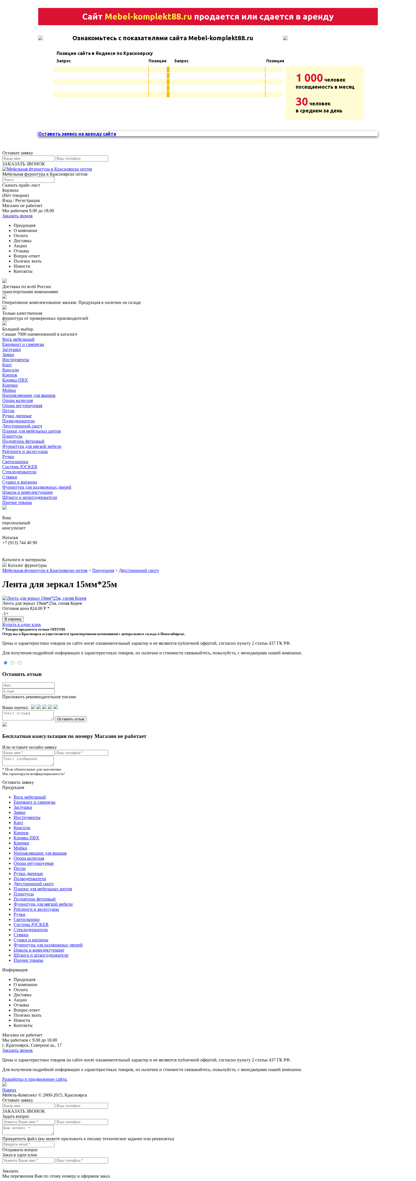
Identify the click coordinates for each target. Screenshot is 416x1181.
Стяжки (9, 476)
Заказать (10, 1171)
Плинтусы (12, 436)
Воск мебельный (18, 339)
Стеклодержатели (19, 471)
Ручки (8, 456)
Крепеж (9, 375)
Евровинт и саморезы (23, 344)
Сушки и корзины (19, 482)
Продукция (103, 570)
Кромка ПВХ (15, 380)
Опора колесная (17, 400)
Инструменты (15, 359)
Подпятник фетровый (23, 441)
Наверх (9, 1090)
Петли (8, 410)
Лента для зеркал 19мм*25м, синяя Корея (42, 603)
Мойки (9, 390)
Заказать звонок (17, 215)
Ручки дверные (17, 415)
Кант (7, 364)
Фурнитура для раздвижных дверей (36, 487)
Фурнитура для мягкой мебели (31, 446)
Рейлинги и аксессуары (25, 451)
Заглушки (11, 349)
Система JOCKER (19, 466)
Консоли (10, 369)
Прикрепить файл (19, 1138)
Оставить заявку (18, 782)
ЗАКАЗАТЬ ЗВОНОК (23, 163)
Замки (8, 354)
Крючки (10, 385)
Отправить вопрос (20, 1149)
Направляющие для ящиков (28, 395)
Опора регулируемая (22, 405)
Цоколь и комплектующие (27, 492)
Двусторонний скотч (22, 426)
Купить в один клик (21, 624)
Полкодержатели (18, 420)
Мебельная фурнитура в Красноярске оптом (44, 570)
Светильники (15, 461)
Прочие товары (17, 502)
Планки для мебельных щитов (31, 431)
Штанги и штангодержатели (29, 497)
